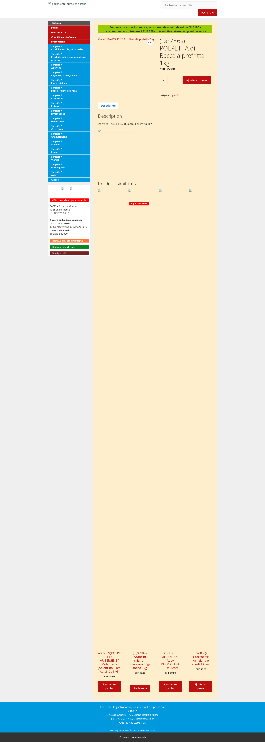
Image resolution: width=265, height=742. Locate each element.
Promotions (58, 41)
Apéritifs (175, 95)
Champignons (59, 135)
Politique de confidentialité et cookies (132, 730)
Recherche (207, 12)
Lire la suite (140, 688)
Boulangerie (58, 166)
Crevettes (57, 97)
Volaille (56, 143)
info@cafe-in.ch (145, 719)
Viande (56, 158)
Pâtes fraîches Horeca (64, 89)
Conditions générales (63, 37)
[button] (150, 42)
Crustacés (57, 127)
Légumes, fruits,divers (64, 74)
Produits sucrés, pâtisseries (67, 48)
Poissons (56, 104)
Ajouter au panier (197, 80)
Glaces (55, 179)
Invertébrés (58, 112)
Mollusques (57, 120)
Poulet (56, 150)
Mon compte (58, 32)
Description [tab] (108, 105)
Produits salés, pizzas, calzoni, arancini (68, 57)
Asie (56, 173)
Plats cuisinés (59, 81)
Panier (54, 27)
